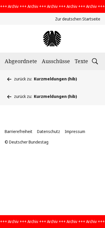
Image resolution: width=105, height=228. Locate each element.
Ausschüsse (56, 61)
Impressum (75, 131)
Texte (81, 61)
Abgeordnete (21, 61)
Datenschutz (48, 131)
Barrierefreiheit (18, 131)
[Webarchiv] (52, 39)
